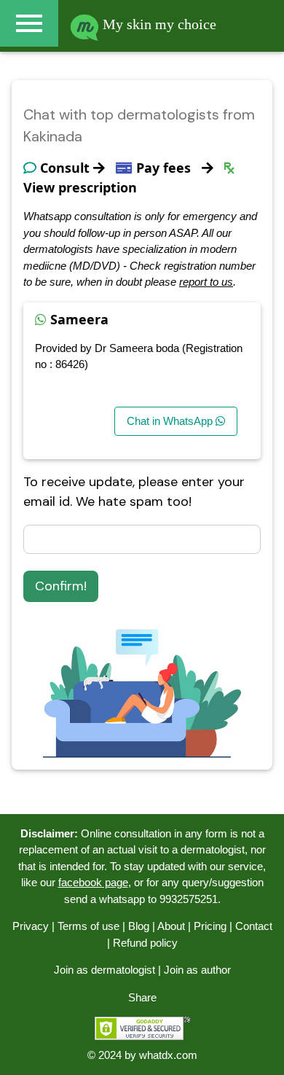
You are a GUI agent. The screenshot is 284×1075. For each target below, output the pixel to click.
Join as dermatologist (104, 969)
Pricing (210, 926)
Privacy (30, 926)
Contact (253, 926)
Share (142, 997)
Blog (138, 926)
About (171, 926)
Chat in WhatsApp (171, 421)
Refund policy (145, 943)
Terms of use (88, 926)
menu (29, 23)
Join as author (197, 969)
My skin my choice (157, 24)
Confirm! (61, 586)
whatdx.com (168, 1055)
